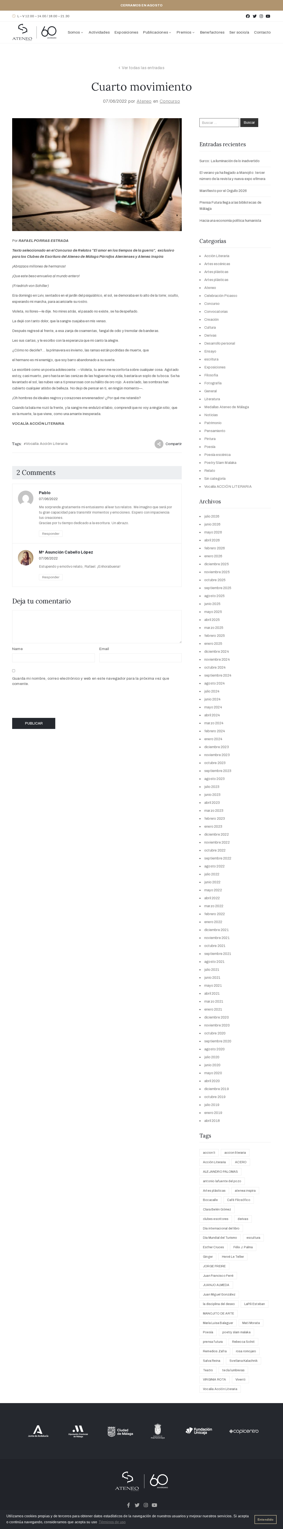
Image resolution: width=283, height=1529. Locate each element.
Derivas (210, 335)
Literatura (212, 399)
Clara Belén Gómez (217, 1209)
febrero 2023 (214, 818)
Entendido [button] (266, 1519)
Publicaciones (155, 32)
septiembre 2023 (217, 771)
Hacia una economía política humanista (230, 220)
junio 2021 (212, 977)
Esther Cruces (213, 1247)
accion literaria (235, 1152)
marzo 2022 (213, 906)
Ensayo (210, 351)
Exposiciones (126, 32)
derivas (243, 1219)
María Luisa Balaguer (218, 1323)
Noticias (211, 415)
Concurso (170, 101)
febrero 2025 (214, 635)
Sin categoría (215, 478)
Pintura (210, 439)
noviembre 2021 (217, 938)
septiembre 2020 (217, 1041)
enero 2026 (213, 556)
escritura (211, 359)
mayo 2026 (213, 532)
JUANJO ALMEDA (216, 1285)
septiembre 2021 (217, 954)
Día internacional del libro (221, 1228)
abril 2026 (212, 540)
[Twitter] (254, 16)
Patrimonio (213, 423)
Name (17, 649)
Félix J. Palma (243, 1247)
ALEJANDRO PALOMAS (220, 1171)
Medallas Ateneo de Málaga (226, 407)
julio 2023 (211, 787)
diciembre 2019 (216, 1089)
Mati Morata (251, 1323)
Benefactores (212, 32)
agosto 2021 (214, 962)
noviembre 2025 (217, 572)
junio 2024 (212, 699)
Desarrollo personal (219, 343)
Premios (184, 32)
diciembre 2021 (216, 930)
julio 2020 (211, 1057)
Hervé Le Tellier (233, 1256)
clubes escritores (215, 1219)
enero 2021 (213, 1009)
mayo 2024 (213, 707)
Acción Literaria (216, 256)
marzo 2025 (213, 628)
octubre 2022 (215, 850)
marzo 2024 (214, 723)
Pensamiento (214, 431)
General (210, 391)
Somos (74, 32)
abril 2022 (212, 898)
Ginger (208, 1256)
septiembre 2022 (217, 858)
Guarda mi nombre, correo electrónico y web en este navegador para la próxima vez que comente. (90, 681)
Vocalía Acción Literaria (47, 444)
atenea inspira (245, 1190)
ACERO (241, 1162)
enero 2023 (213, 826)
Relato (209, 470)
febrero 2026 (214, 548)
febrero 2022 (214, 914)
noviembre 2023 (217, 755)
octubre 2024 (215, 667)
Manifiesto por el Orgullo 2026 (223, 191)
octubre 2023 (215, 763)
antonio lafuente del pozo (222, 1181)
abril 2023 (212, 802)
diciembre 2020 (216, 1017)
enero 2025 (213, 643)
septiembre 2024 (217, 675)
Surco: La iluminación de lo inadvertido (229, 161)
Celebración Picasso (220, 296)
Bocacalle (210, 1200)
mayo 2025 (213, 612)
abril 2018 (212, 1121)
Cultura (210, 327)
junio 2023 (212, 795)
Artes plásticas (216, 272)
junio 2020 (212, 1065)
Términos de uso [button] (112, 1522)
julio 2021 (211, 969)
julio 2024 (212, 691)
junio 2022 (212, 882)
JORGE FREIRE (214, 1266)
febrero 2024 (214, 731)
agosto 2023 (214, 779)
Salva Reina (211, 1360)
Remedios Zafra (215, 1351)
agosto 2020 (214, 1049)
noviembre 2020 (217, 1025)
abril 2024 (212, 715)
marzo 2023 (213, 810)
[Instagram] (261, 16)
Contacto (262, 32)
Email (104, 649)
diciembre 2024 (216, 651)
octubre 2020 (215, 1033)
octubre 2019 (215, 1097)
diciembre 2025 (216, 564)
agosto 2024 (214, 683)
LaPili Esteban (254, 1304)
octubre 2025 (215, 580)
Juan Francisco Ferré (218, 1275)
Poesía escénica (217, 455)
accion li (209, 1152)
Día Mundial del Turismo (220, 1237)
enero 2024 (213, 739)
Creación (211, 319)
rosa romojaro (246, 1351)
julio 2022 (211, 874)
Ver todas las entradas (143, 68)
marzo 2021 (213, 1001)
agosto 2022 (214, 866)
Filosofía (211, 375)
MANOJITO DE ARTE (218, 1313)
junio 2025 (212, 604)
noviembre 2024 (217, 659)
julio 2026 (211, 516)
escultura (253, 1237)
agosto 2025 (214, 596)
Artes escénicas (217, 264)
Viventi (240, 1379)
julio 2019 (211, 1105)
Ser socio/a (239, 32)
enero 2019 (213, 1113)
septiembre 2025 (217, 588)
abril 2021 (212, 993)
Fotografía (213, 383)
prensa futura (213, 1341)
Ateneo (144, 101)
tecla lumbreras (233, 1370)
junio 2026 (212, 524)
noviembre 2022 (217, 842)
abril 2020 (212, 1081)
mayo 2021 (213, 985)
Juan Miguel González (219, 1294)
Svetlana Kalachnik (243, 1360)
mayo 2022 (213, 890)
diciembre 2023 (216, 747)
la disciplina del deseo (219, 1304)
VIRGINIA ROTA (214, 1379)
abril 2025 (212, 620)
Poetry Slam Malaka (220, 463)
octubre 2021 (215, 946)
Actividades (99, 32)
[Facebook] (248, 16)
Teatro (208, 1370)
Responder (50, 533)
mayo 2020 (213, 1073)
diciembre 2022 (216, 834)
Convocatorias (216, 311)
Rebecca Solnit (243, 1341)
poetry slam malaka (236, 1332)
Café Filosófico (238, 1200)
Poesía (209, 447)
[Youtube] (268, 16)
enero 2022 (213, 922)
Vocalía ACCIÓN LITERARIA (228, 486)
